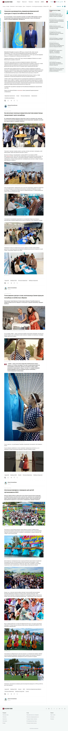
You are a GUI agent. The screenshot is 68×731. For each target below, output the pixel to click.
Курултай (7, 280)
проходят (22, 247)
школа (27, 691)
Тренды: (4, 6)
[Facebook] (14, 100)
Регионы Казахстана (25, 95)
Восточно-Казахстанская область (34, 689)
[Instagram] (5, 100)
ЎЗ (62, 1)
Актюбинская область (9, 98)
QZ (53, 1)
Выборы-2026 (46, 6)
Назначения (12, 6)
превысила (8, 156)
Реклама (52, 718)
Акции (19, 689)
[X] (17, 100)
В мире (4, 723)
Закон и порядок (18, 6)
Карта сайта (52, 714)
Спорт (17, 95)
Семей (19, 475)
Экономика (5, 721)
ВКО (24, 689)
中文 (58, 1)
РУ (54, 1)
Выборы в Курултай (33, 280)
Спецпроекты (28, 6)
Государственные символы (32, 718)
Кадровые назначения (10, 95)
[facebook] (54, 708)
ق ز (60, 1)
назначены (20, 90)
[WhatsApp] (8, 100)
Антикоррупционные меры (32, 721)
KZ (51, 1)
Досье (24, 6)
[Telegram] (11, 100)
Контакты (52, 716)
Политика (4, 716)
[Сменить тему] (47, 2)
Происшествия (5, 714)
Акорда (7, 6)
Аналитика (37, 1)
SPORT (42, 1)
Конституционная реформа (37, 6)
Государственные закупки (32, 723)
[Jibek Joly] (59, 6)
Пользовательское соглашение (33, 714)
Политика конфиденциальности (33, 716)
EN (56, 1)
